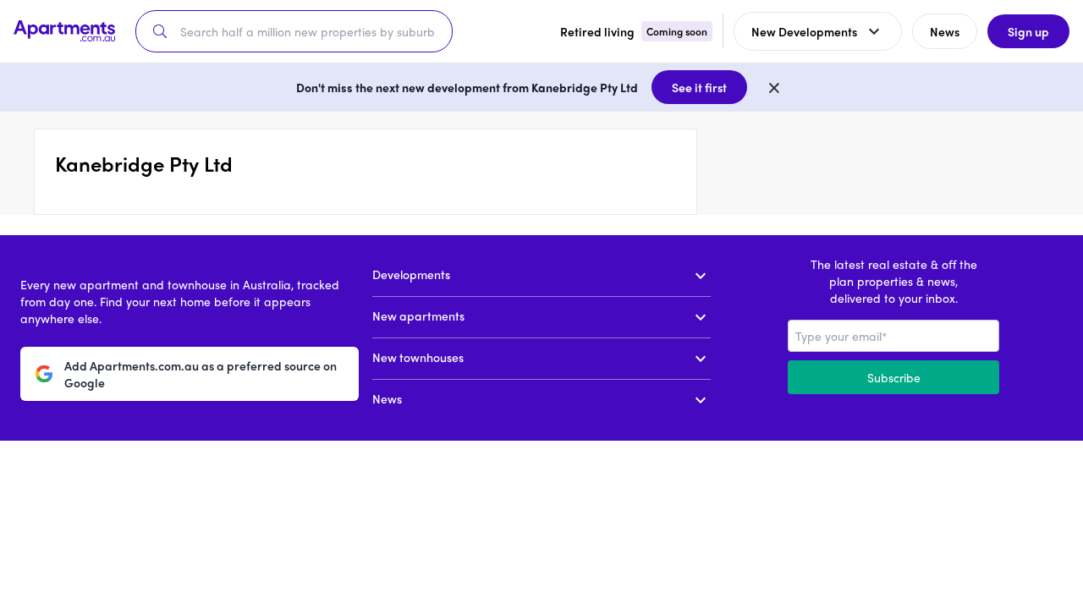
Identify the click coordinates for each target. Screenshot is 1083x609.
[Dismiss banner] (774, 87)
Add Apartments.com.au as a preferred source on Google (200, 374)
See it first (699, 87)
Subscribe (894, 377)
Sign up (1028, 31)
